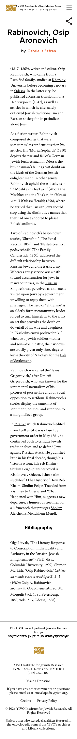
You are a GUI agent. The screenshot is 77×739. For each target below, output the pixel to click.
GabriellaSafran (41, 51)
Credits (25, 700)
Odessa (19, 90)
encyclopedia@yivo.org (51, 692)
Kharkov (59, 79)
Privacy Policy (47, 700)
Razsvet (19, 424)
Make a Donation (38, 680)
